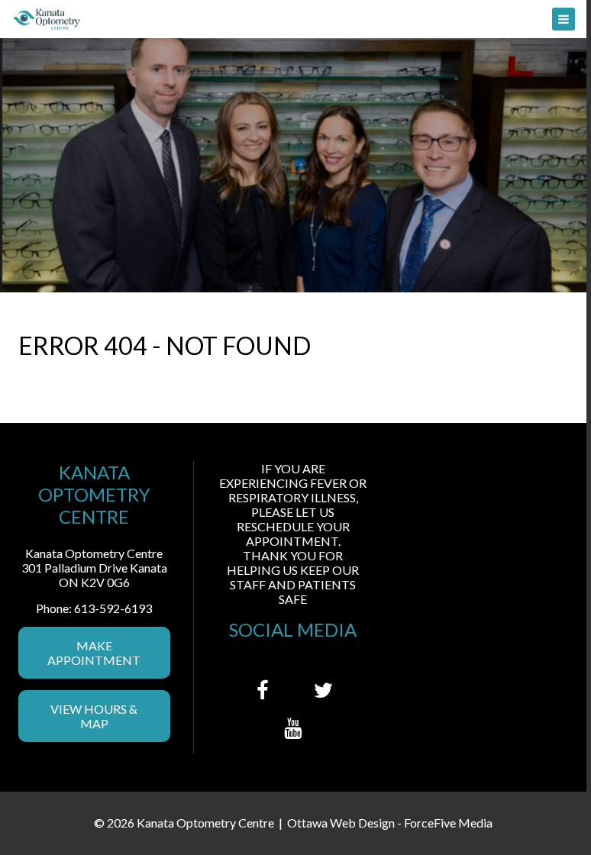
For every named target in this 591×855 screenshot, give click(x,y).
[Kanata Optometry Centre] (293, 19)
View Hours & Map (93, 716)
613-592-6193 (113, 608)
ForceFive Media (448, 822)
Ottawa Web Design (341, 822)
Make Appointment (93, 652)
